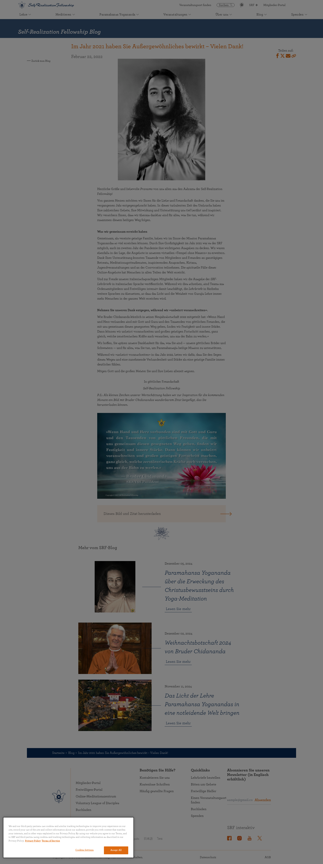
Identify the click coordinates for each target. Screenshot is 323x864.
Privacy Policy (33, 841)
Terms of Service (51, 841)
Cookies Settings (84, 850)
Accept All (116, 850)
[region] (68, 837)
